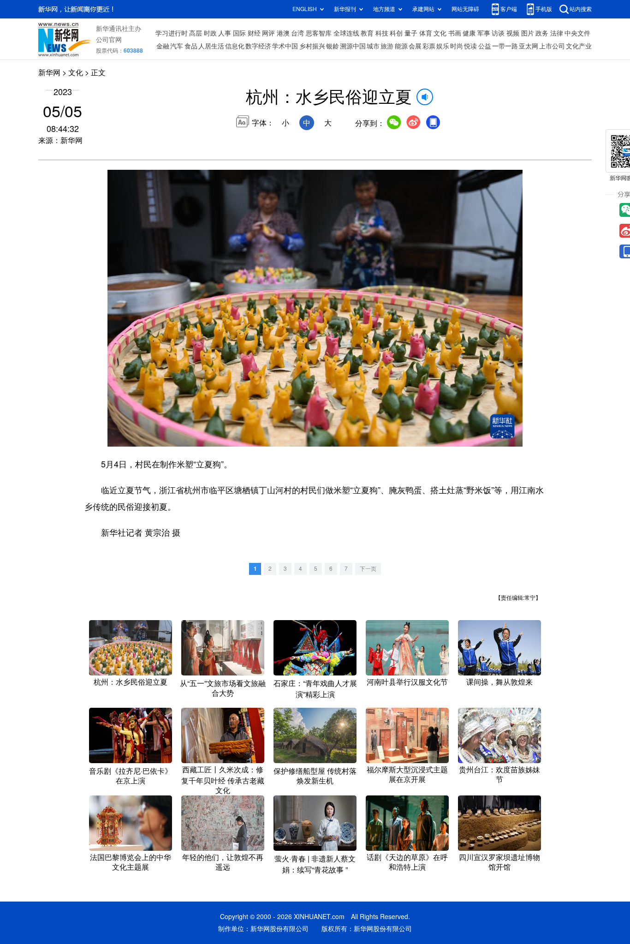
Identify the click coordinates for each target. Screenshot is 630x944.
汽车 (176, 46)
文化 (440, 33)
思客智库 (319, 33)
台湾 (297, 33)
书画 (454, 33)
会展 (415, 46)
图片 (527, 33)
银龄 (332, 46)
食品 (190, 46)
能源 (401, 46)
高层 (195, 33)
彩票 (428, 46)
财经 (254, 33)
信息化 (234, 46)
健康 (469, 33)
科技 (381, 33)
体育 (425, 33)
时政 (210, 33)
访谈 (498, 33)
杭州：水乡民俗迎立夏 (130, 682)
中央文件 (577, 33)
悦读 (470, 46)
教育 (367, 33)
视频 (512, 33)
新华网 (49, 72)
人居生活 (211, 46)
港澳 (283, 33)
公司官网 (109, 39)
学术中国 (285, 46)
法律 (556, 33)
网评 (268, 33)
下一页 (368, 569)
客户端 (508, 9)
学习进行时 (171, 33)
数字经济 (258, 46)
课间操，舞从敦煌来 (499, 682)
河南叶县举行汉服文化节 (407, 682)
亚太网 (528, 46)
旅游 (386, 46)
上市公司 (552, 46)
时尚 (456, 46)
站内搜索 (581, 9)
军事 (483, 33)
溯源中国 (353, 46)
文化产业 (579, 46)
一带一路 (505, 46)
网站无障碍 (465, 9)
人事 (224, 33)
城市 (373, 46)
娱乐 (442, 46)
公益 (484, 46)
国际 (239, 33)
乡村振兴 (312, 46)
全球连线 (346, 33)
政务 (541, 33)
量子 (410, 33)
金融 (162, 46)
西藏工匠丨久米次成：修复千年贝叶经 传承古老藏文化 (222, 780)
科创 (396, 33)
